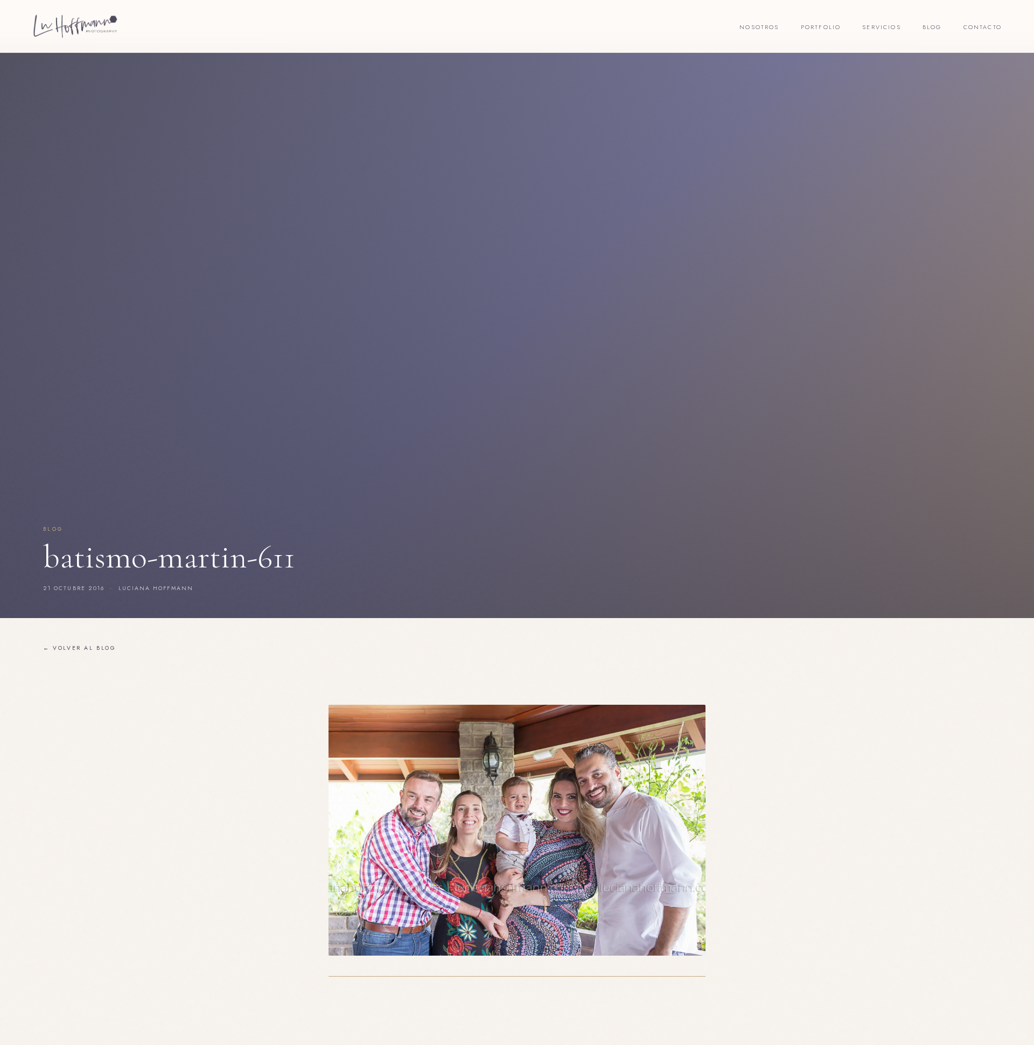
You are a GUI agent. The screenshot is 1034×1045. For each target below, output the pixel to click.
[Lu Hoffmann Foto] (75, 26)
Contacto (982, 27)
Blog (932, 27)
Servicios (881, 27)
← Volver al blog (79, 648)
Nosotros (759, 27)
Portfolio (821, 27)
